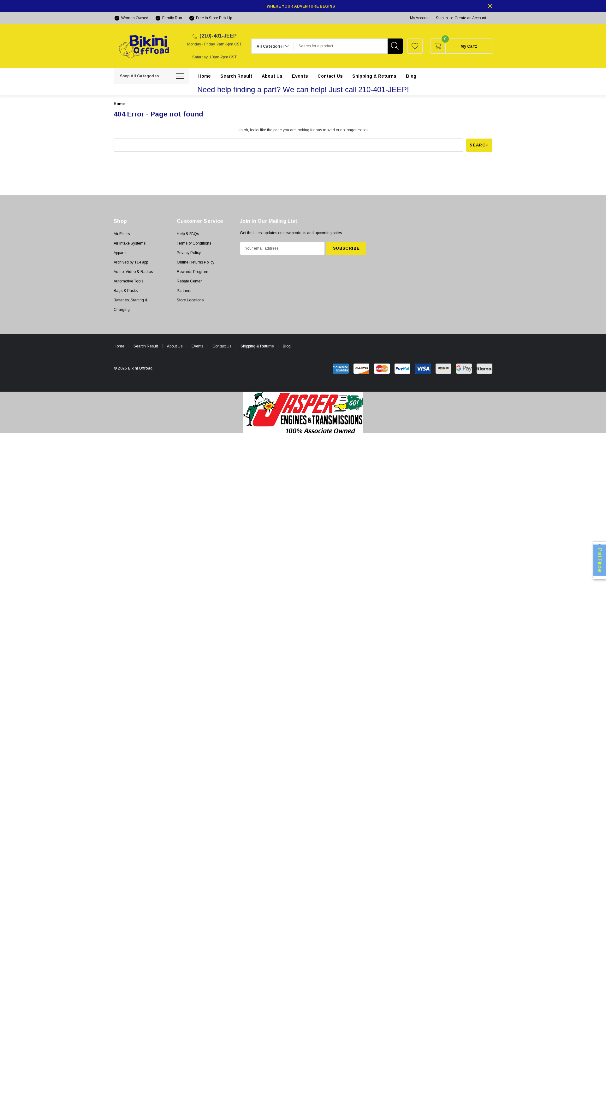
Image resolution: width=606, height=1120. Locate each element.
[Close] (490, 6)
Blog (287, 346)
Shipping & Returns (257, 346)
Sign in (442, 18)
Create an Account (470, 18)
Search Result (146, 346)
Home (119, 346)
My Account (420, 18)
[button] (303, 412)
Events (197, 346)
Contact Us (221, 346)
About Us (174, 346)
